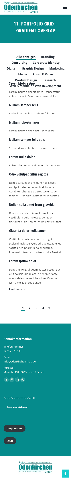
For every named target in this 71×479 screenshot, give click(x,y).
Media (22, 74)
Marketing (56, 68)
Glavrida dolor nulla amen (27, 230)
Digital (11, 68)
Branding (48, 57)
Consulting (19, 63)
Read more (15, 289)
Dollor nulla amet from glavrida (31, 204)
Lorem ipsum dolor (22, 261)
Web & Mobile (19, 86)
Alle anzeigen (26, 57)
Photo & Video (43, 74)
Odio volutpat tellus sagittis (28, 174)
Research (49, 80)
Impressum (14, 428)
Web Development (48, 86)
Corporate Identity (46, 63)
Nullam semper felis (23, 104)
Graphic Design (33, 68)
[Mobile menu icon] (65, 7)
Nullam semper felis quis (27, 139)
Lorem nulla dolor (22, 156)
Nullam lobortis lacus (24, 122)
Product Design (26, 80)
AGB (10, 441)
